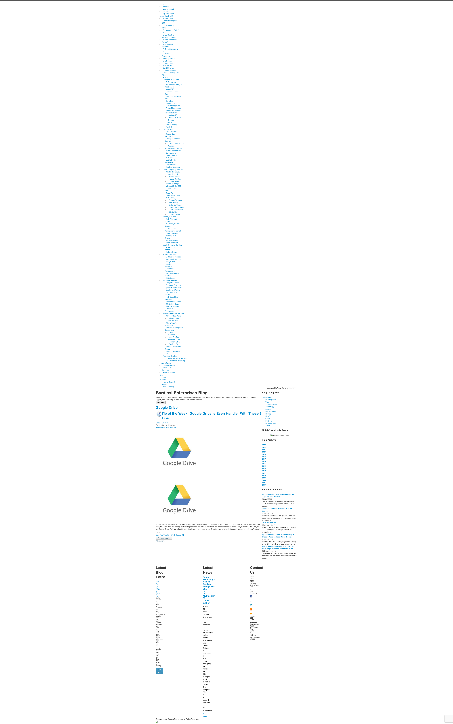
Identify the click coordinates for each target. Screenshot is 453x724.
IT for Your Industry (170, 113)
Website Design (172, 252)
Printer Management (173, 108)
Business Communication (172, 148)
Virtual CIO (170, 89)
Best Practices (171, 427)
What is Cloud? (168, 18)
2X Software (170, 278)
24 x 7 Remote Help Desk (173, 97)
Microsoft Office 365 (173, 186)
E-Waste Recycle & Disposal (176, 358)
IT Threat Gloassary (170, 49)
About (162, 51)
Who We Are (167, 65)
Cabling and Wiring (173, 290)
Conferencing (171, 153)
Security (268, 409)
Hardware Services (170, 280)
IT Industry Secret (169, 70)
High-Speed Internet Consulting (173, 298)
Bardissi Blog (160, 427)
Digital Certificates (175, 205)
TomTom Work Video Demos (173, 347)
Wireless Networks (173, 167)
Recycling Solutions (170, 356)
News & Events (165, 363)
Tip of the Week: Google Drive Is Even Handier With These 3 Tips (212, 415)
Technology (269, 407)
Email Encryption (172, 233)
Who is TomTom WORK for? (171, 324)
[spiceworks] (251, 609)
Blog (161, 375)
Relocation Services (173, 150)
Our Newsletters (169, 365)
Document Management (169, 269)
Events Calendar (169, 372)
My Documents (168, 13)
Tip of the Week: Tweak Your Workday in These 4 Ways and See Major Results (278, 535)
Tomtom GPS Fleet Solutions (174, 313)
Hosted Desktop (175, 179)
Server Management (173, 301)
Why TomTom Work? (174, 316)
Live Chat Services (176, 209)
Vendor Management (174, 110)
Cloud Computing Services (173, 169)
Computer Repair (172, 283)
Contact (163, 377)
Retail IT (169, 127)
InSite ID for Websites (170, 248)
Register (166, 11)
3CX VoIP (169, 157)
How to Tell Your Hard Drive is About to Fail (158, 588)
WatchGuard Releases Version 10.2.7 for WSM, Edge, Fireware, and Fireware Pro (278, 547)
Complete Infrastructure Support (173, 102)
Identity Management (169, 265)
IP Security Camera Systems (172, 225)
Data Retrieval (171, 131)
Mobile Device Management (170, 161)
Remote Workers (175, 181)
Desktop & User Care (171, 92)
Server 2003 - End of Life (170, 31)
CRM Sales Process (173, 257)
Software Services (169, 254)
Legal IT (169, 122)
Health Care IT (171, 115)
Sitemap (166, 6)
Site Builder (173, 212)
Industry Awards (169, 58)
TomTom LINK (174, 342)
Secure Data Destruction (170, 135)
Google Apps (171, 261)
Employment (167, 61)
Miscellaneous (270, 411)
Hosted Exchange (172, 183)
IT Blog (268, 414)
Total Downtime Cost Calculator (176, 144)
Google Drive (180, 535)
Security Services (169, 216)
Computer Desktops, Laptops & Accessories (173, 286)
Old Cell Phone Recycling (175, 360)
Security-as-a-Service (170, 236)
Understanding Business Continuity (169, 36)
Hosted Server (174, 176)
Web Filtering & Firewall (171, 220)
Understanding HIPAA (168, 26)
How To (268, 416)
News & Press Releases (167, 369)
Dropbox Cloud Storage (171, 189)
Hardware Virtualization (169, 310)
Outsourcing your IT (173, 105)
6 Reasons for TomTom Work (173, 319)
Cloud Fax (170, 193)
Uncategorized (270, 399)
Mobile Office (171, 164)
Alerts (267, 425)
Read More (159, 671)
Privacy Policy (168, 63)
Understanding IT (166, 16)
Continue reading (163, 538)
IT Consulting (171, 82)
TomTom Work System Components (174, 328)
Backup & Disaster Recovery (172, 140)
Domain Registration (176, 200)
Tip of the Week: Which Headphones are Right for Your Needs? (278, 495)
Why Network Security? (167, 45)
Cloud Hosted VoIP (173, 195)
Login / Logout (168, 9)
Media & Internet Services (172, 245)
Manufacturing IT (172, 124)
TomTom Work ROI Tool (172, 352)
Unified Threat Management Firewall (173, 229)
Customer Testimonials (166, 55)
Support (163, 379)
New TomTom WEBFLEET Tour (174, 338)
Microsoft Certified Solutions (172, 274)
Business (268, 421)
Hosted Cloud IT (172, 174)
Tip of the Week (169, 535)
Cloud (267, 418)
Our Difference (168, 68)
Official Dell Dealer (173, 304)
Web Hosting (170, 198)
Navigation (161, 402)
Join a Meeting (168, 386)
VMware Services (172, 306)
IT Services (164, 77)
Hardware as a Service (171, 293)
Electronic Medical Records (175, 118)
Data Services (168, 129)
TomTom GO (173, 344)
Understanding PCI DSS (169, 21)
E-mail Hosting (174, 214)
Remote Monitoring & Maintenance (173, 85)
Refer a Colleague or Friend (170, 73)
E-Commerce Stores (176, 207)
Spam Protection (172, 242)
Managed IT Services (171, 80)
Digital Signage (171, 155)
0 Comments (160, 541)
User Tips (159, 535)
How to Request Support (168, 383)
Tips (267, 402)
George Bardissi (162, 423)
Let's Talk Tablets (269, 522)
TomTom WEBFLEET (172, 333)
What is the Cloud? (173, 172)
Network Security (172, 240)
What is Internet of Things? (169, 40)
